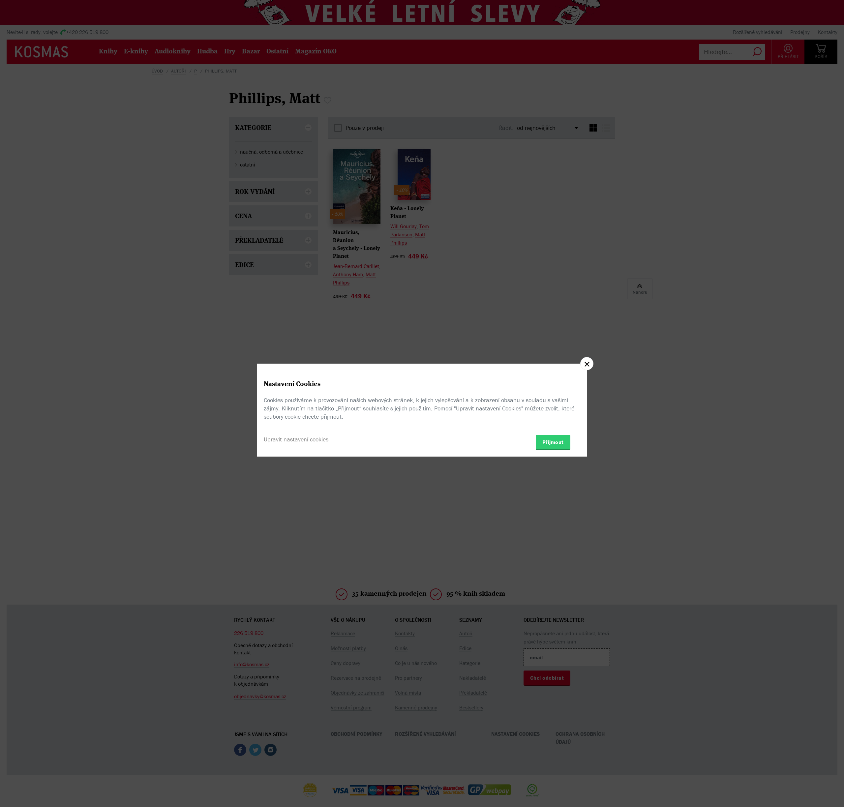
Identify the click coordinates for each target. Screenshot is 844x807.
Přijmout (553, 442)
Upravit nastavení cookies (296, 439)
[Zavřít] (586, 363)
